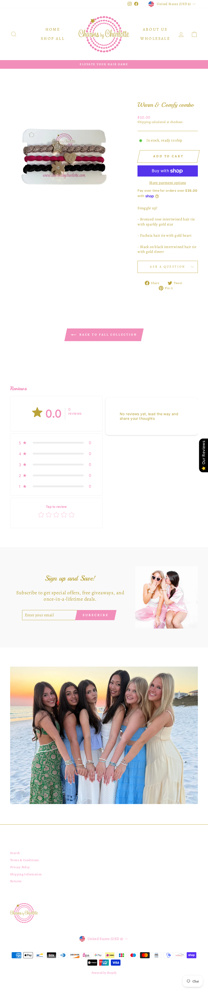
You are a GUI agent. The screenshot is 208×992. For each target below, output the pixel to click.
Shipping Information (26, 874)
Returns (16, 881)
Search (15, 853)
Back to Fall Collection (107, 335)
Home (52, 29)
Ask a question (167, 267)
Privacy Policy (20, 867)
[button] (56, 443)
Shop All (53, 38)
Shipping (144, 122)
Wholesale (155, 38)
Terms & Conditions (24, 860)
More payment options (167, 182)
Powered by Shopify (104, 973)
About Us (155, 29)
